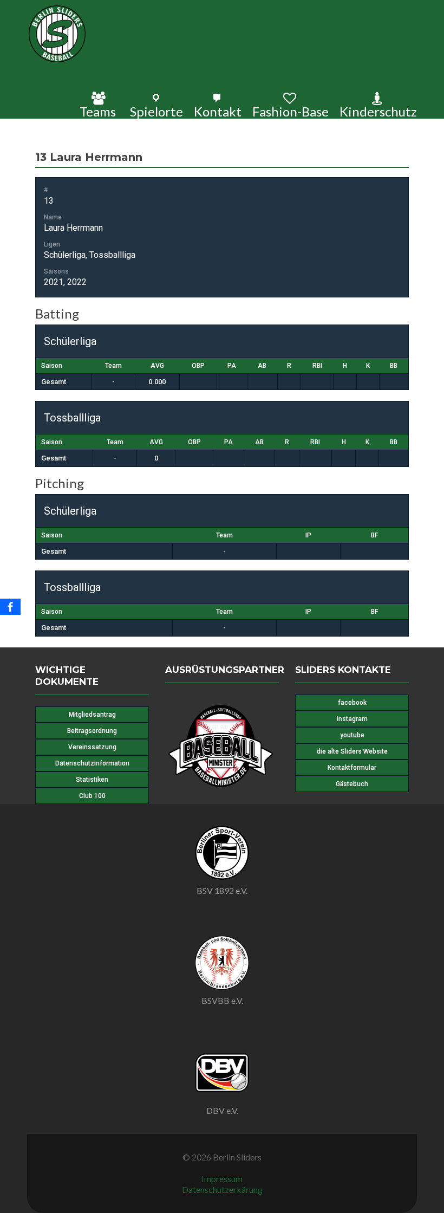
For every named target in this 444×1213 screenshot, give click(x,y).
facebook (352, 702)
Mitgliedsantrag (92, 714)
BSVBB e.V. (222, 1000)
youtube (352, 735)
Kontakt (217, 111)
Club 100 (92, 796)
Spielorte (156, 111)
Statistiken (92, 779)
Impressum (222, 1178)
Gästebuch (352, 784)
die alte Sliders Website (352, 751)
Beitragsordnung (92, 731)
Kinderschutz (378, 111)
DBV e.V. (222, 1110)
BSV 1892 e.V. (222, 890)
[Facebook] (10, 607)
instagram (352, 719)
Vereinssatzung (92, 747)
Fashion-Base (290, 111)
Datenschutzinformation (92, 763)
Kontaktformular (352, 767)
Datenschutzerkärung (222, 1189)
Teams (98, 111)
